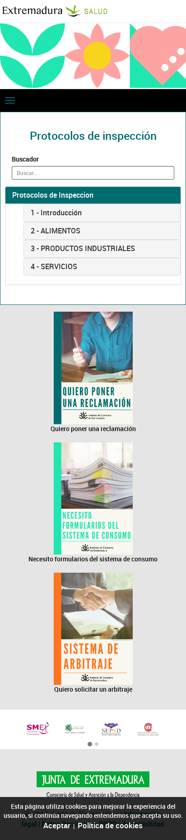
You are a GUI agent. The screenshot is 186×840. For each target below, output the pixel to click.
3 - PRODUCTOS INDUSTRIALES (83, 248)
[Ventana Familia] (75, 728)
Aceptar (56, 825)
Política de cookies (110, 825)
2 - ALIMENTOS (55, 231)
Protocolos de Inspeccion (52, 195)
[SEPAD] (111, 729)
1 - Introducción (56, 213)
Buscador (25, 159)
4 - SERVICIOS (54, 266)
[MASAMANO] (148, 729)
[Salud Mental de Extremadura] (38, 728)
